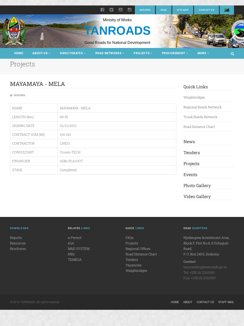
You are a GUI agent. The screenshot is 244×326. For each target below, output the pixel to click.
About (187, 302)
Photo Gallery (197, 185)
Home (18, 53)
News (189, 141)
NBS (71, 254)
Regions (145, 10)
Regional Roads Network (202, 107)
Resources (18, 243)
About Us (40, 53)
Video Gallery (197, 196)
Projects (142, 53)
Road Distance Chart (199, 126)
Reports (16, 237)
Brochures (18, 248)
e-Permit (74, 237)
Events (190, 174)
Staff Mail (226, 302)
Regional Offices (138, 248)
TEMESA (75, 259)
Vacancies (134, 265)
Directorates (71, 53)
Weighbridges (194, 97)
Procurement (173, 53)
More (202, 53)
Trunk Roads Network (200, 117)
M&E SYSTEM (79, 248)
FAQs (164, 10)
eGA (71, 243)
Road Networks (108, 53)
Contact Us (206, 10)
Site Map (182, 10)
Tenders (191, 152)
